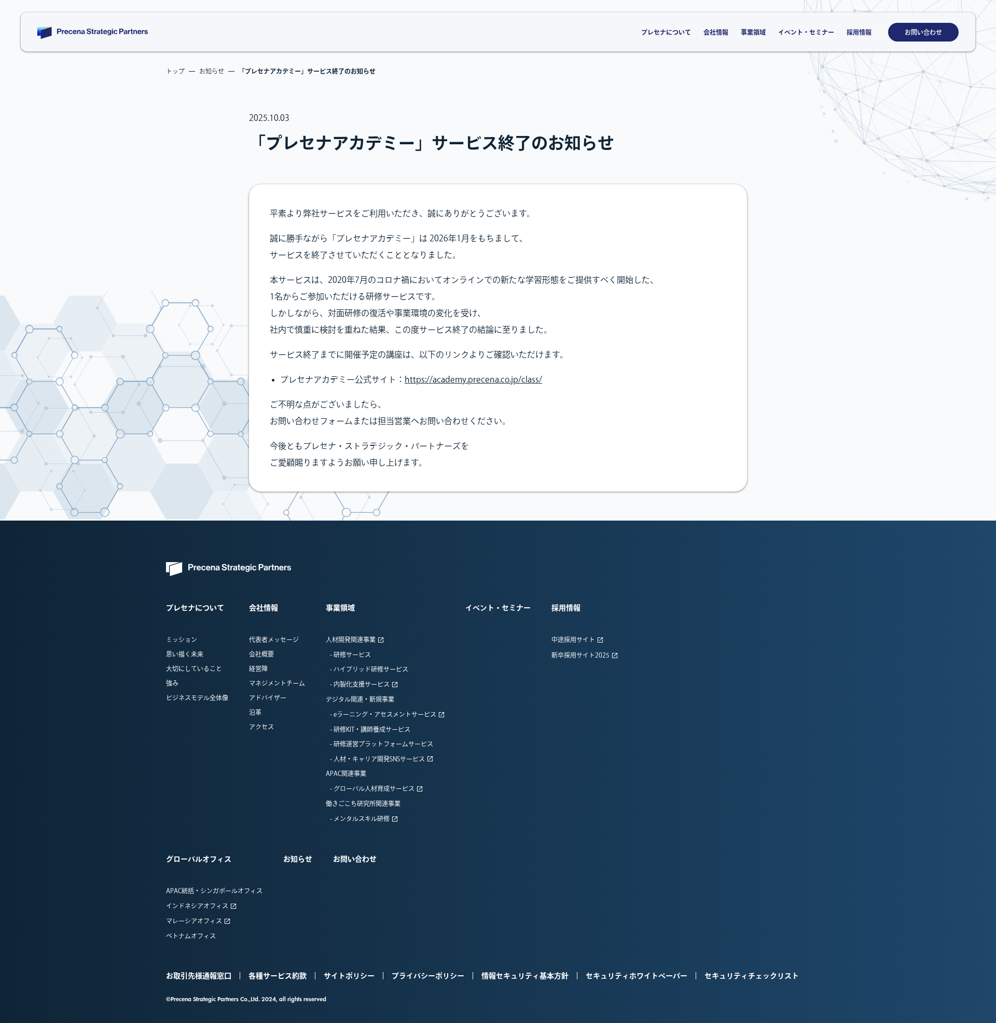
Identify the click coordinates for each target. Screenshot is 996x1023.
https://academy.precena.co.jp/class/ (473, 379)
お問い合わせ (923, 32)
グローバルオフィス (198, 859)
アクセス (261, 727)
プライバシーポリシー (428, 975)
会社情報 (715, 32)
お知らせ (297, 859)
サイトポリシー (349, 975)
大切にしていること (194, 668)
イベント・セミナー (806, 32)
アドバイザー (267, 697)
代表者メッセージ (274, 639)
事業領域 (753, 32)
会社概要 (261, 654)
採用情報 (859, 32)
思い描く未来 (184, 654)
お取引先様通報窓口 (198, 975)
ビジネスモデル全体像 (197, 697)
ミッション (181, 639)
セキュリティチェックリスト (751, 975)
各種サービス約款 (277, 975)
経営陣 (258, 668)
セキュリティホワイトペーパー (636, 975)
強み (172, 683)
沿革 (255, 712)
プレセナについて (666, 32)
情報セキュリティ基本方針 (525, 975)
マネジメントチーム (277, 683)
